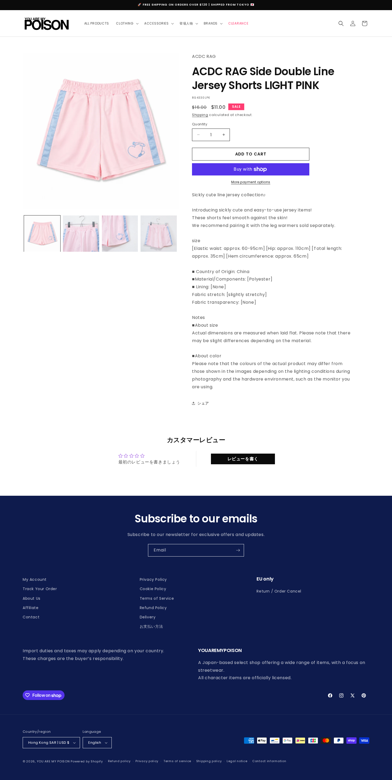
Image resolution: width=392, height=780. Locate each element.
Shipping (200, 115)
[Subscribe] (238, 550)
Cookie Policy (153, 588)
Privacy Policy (153, 579)
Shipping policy (209, 761)
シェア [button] (203, 403)
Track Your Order (40, 588)
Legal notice (237, 761)
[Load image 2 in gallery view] (81, 233)
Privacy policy (146, 761)
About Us (32, 598)
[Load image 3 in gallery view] (120, 233)
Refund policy (119, 761)
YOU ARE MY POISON (53, 761)
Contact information (269, 761)
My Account (35, 579)
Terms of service (177, 761)
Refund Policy (153, 607)
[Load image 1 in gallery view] (42, 233)
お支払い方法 (151, 626)
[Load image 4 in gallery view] (159, 233)
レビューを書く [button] (242, 459)
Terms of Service (157, 598)
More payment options (250, 182)
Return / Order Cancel (279, 591)
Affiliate (30, 607)
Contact (31, 617)
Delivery (148, 617)
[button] (127, 23)
